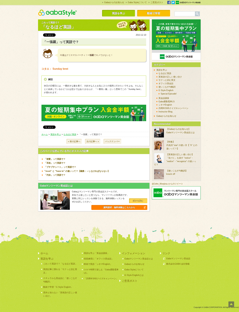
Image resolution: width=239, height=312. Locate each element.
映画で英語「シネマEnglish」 (98, 264)
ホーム (44, 134)
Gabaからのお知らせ (114, 2)
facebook (169, 2)
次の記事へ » (93, 141)
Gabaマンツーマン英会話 (188, 2)
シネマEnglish (165, 105)
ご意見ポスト (157, 2)
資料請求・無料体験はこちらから (119, 207)
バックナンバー (112, 141)
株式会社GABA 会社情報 (178, 264)
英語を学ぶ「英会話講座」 (96, 253)
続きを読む (138, 200)
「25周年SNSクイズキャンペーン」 (101, 278)
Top (231, 304)
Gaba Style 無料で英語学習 (57, 13)
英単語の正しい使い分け (170, 77)
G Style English (166, 90)
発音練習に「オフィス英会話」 (98, 258)
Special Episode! (169, 93)
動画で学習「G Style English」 (58, 287)
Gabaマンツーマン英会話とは (56, 185)
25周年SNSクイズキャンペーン (173, 108)
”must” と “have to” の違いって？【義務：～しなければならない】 (77, 171)
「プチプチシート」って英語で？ (60, 167)
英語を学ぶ (118, 13)
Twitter (173, 2)
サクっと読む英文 (167, 80)
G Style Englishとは (134, 275)
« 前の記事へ (74, 141)
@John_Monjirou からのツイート (167, 184)
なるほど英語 (70, 134)
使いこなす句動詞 (167, 87)
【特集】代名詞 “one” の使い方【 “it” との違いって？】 (181, 145)
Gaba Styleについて (137, 2)
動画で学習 (153, 13)
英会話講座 (164, 98)
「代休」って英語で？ (55, 175)
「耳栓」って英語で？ (55, 163)
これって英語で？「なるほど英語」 (60, 263)
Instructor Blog (165, 111)
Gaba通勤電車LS (167, 101)
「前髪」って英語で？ (55, 159)
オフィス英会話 (166, 83)
